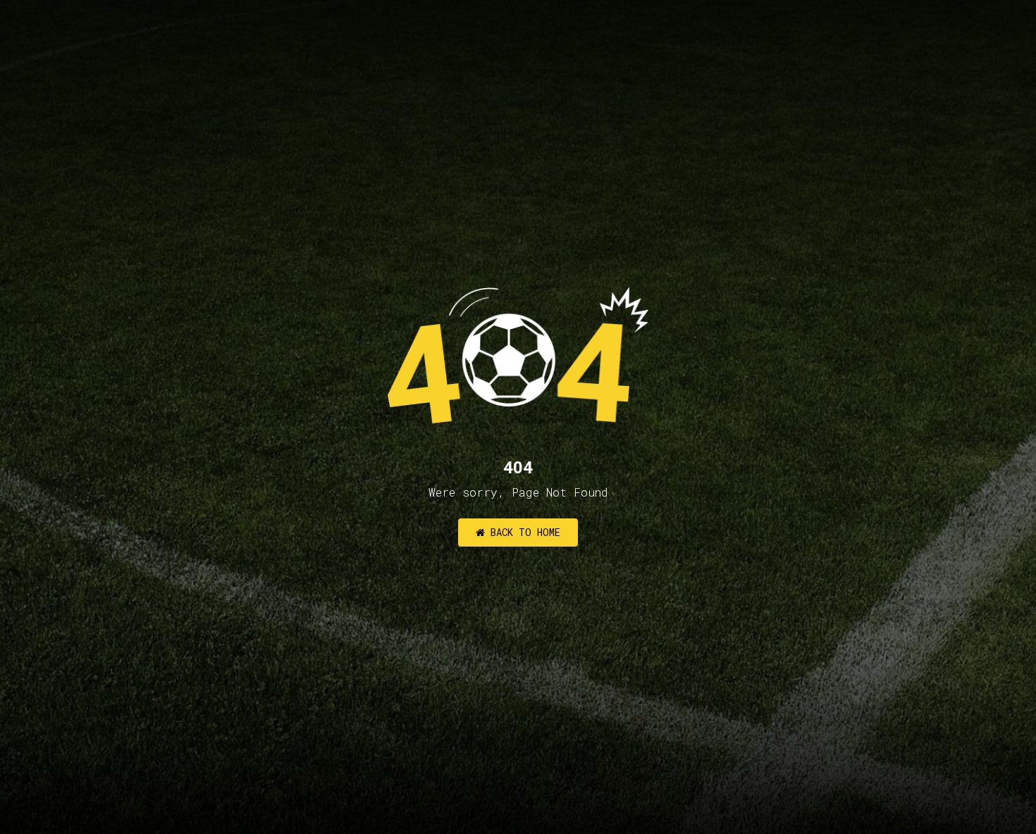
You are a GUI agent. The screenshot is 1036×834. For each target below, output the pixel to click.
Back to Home (522, 532)
